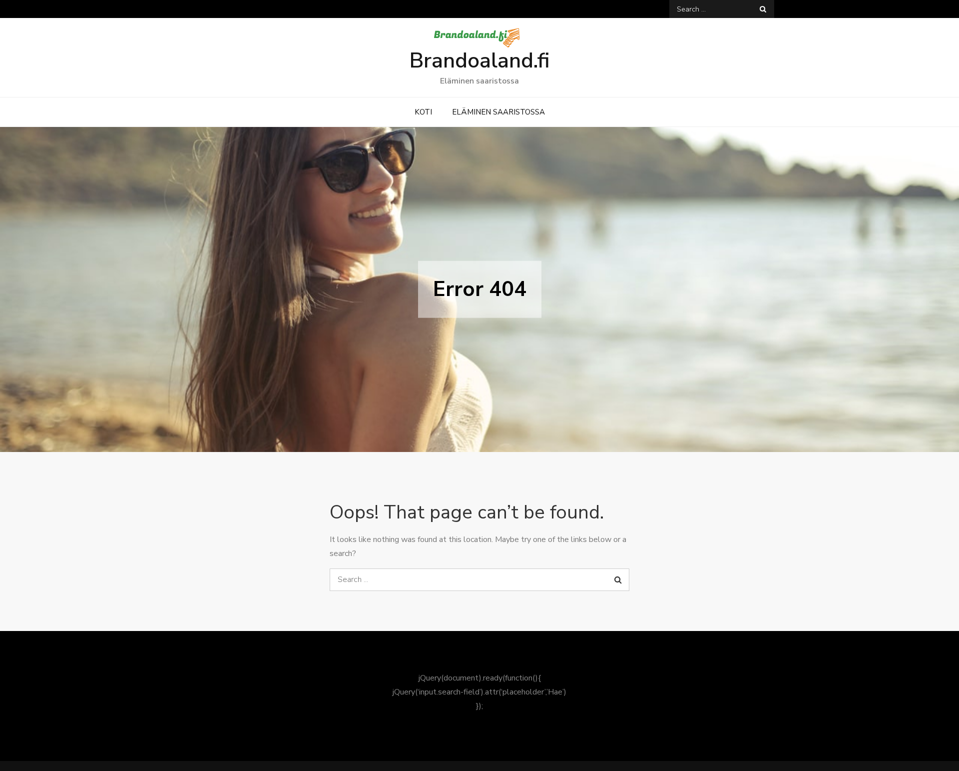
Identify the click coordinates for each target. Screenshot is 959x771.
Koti (423, 112)
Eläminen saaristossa (498, 112)
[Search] (763, 9)
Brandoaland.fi (479, 60)
